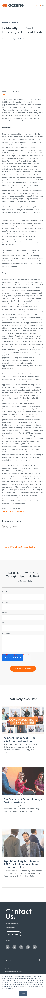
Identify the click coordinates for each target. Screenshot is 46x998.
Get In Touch (13, 933)
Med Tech (14, 526)
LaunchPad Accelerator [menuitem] (13, 971)
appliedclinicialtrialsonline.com (14, 94)
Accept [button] (23, 993)
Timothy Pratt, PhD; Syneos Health (21, 39)
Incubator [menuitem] (8, 968)
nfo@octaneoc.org (12, 923)
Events (5, 23)
